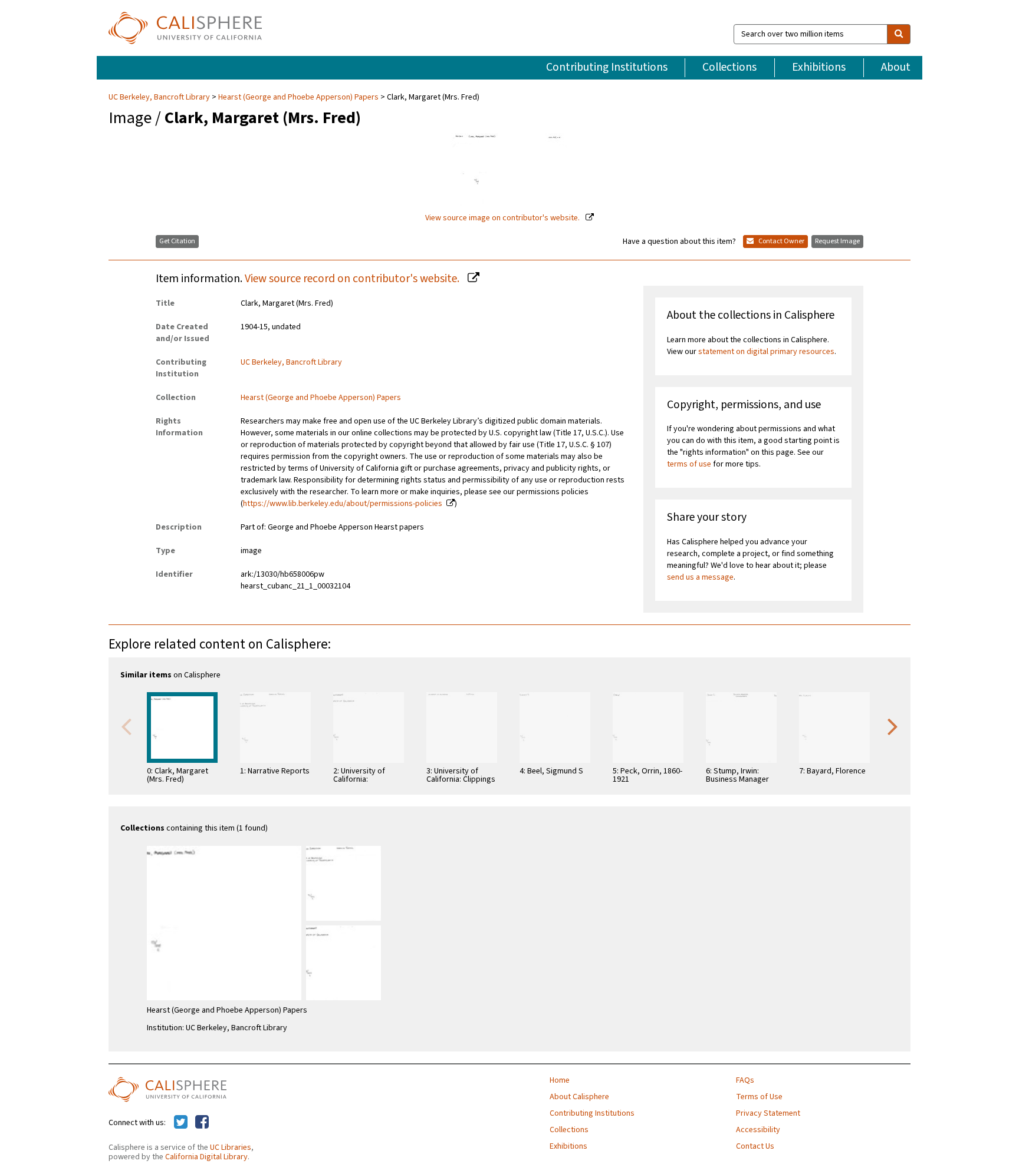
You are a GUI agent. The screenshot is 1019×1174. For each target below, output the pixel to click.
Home (560, 1080)
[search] (898, 34)
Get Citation (177, 241)
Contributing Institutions (607, 67)
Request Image (837, 241)
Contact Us (755, 1146)
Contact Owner (780, 241)
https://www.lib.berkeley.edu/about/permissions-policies (342, 504)
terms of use (689, 464)
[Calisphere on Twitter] (181, 1123)
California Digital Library (206, 1157)
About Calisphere (579, 1097)
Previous (126, 725)
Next (893, 725)
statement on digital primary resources (766, 352)
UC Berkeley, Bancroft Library (160, 97)
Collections (729, 67)
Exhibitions (819, 67)
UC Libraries (230, 1147)
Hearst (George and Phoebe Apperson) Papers (298, 97)
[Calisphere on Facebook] (202, 1123)
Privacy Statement (768, 1113)
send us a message (700, 577)
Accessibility (758, 1130)
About (895, 67)
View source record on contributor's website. (353, 278)
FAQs (745, 1080)
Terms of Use (759, 1097)
